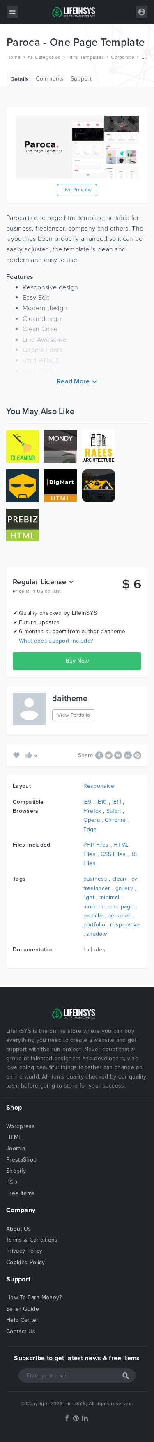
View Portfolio (73, 715)
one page (121, 906)
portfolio (94, 924)
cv (134, 878)
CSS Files (113, 854)
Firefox (92, 810)
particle (93, 915)
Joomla (15, 1148)
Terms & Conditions (32, 1239)
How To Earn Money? (34, 1297)
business (95, 878)
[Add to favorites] (17, 754)
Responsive (99, 786)
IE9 (87, 801)
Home (14, 57)
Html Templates (85, 57)
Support (81, 78)
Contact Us (20, 1331)
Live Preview (77, 190)
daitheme (70, 699)
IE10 (101, 801)
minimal (109, 897)
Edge (90, 829)
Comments (50, 78)
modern (93, 906)
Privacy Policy (24, 1250)
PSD (11, 1182)
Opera (91, 819)
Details (19, 79)
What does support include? (56, 640)
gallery (124, 888)
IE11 (116, 801)
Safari (113, 810)
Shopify (16, 1170)
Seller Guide (22, 1308)
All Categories (44, 57)
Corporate (122, 57)
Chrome (115, 819)
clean (119, 878)
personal (119, 915)
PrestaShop (21, 1159)
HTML (13, 1137)
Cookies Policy (25, 1262)
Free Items (20, 1193)
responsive (125, 924)
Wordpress (20, 1126)
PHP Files (96, 844)
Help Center (22, 1319)
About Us (18, 1228)
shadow (96, 934)
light (89, 897)
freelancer (96, 888)
